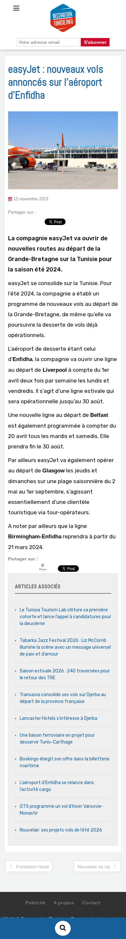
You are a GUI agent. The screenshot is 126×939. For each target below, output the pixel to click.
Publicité (36, 902)
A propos (64, 902)
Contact (91, 902)
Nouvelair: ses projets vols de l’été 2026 (61, 830)
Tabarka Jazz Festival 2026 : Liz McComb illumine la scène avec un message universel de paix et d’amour (65, 647)
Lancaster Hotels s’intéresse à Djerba (58, 718)
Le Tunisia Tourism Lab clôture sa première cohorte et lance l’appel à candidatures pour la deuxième (65, 616)
